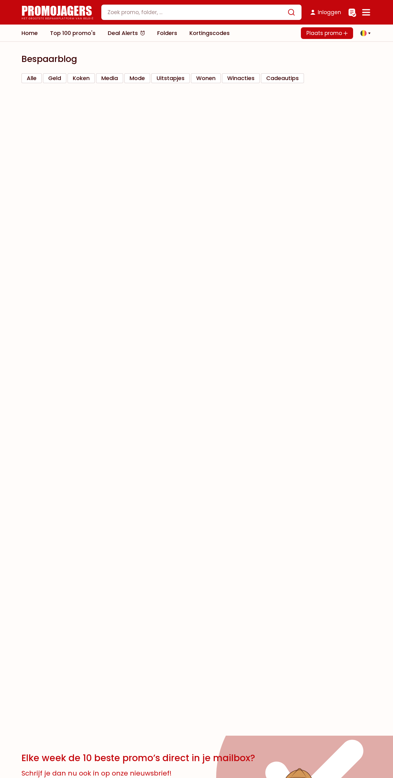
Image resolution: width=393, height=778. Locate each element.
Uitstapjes (171, 78)
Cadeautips (282, 78)
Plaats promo (325, 33)
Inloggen (329, 12)
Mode (137, 78)
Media (109, 78)
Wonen (206, 78)
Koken (81, 78)
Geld (54, 78)
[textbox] (196, 12)
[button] (364, 33)
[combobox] (201, 12)
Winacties (241, 78)
